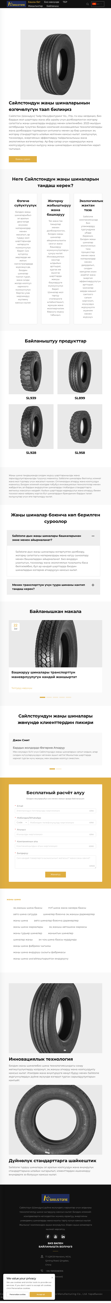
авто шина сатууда (25, 914)
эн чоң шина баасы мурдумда (58, 939)
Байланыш (53, 6)
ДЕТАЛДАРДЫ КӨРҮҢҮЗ (31, 371)
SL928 (31, 453)
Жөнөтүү (56, 874)
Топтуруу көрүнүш (22, 688)
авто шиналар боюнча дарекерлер (56, 920)
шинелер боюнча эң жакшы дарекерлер (69, 914)
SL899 (80, 398)
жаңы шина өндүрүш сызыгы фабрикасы (39, 952)
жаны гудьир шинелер (27, 933)
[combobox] (21, 822)
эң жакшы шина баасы (27, 907)
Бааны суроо (23, 159)
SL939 (31, 398)
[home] (16, 4)
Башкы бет (34, 2)
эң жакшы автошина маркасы (68, 926)
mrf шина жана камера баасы (67, 907)
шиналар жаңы (23, 939)
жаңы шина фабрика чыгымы (32, 945)
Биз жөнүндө (51, 2)
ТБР (65, 2)
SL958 (80, 453)
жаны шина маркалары (28, 926)
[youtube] (55, 1236)
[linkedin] (63, 1236)
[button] (42, 697)
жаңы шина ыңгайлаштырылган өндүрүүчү (40, 958)
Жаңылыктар (35, 6)
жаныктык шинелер (60, 933)
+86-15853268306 (54, 1271)
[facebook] (47, 1236)
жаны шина (20, 920)
